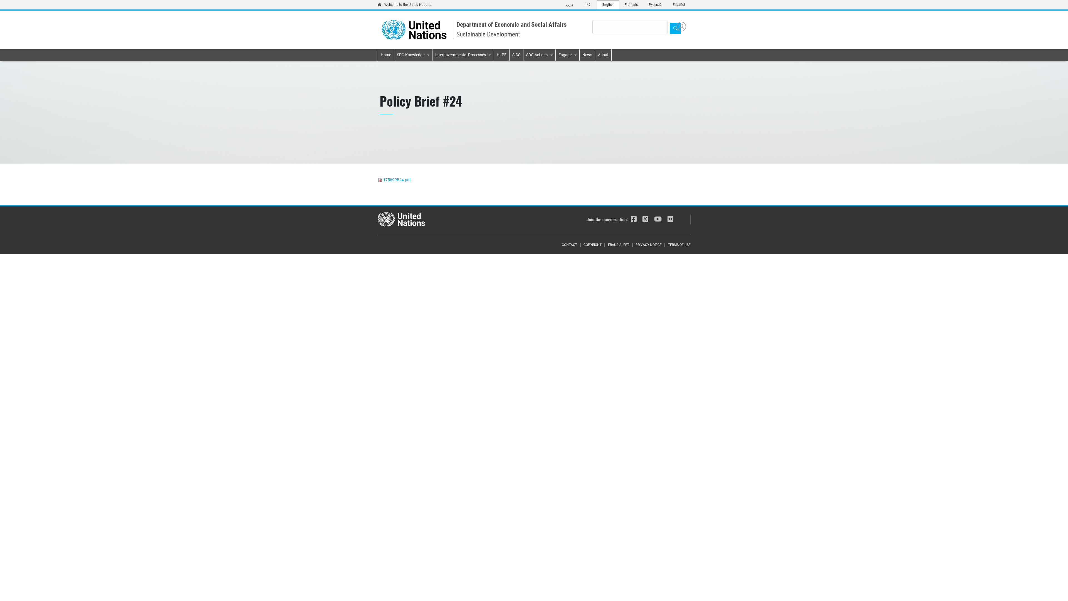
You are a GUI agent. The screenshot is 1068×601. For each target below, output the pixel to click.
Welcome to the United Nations (407, 5)
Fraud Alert (618, 245)
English (608, 5)
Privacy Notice (649, 245)
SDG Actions (537, 55)
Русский (655, 5)
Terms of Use (679, 245)
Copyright (593, 245)
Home (386, 55)
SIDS (516, 55)
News (587, 55)
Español (679, 5)
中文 (588, 5)
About (603, 55)
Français (631, 5)
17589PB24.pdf (397, 180)
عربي (569, 5)
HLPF (501, 55)
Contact (569, 245)
